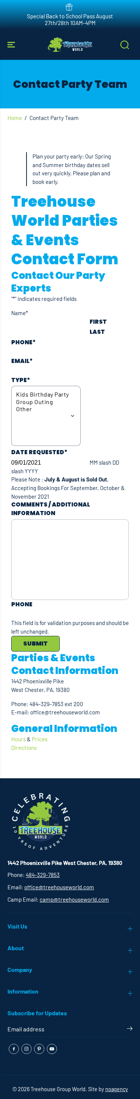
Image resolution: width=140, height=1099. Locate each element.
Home (14, 117)
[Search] (125, 45)
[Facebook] (13, 1049)
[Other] (42, 408)
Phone (23, 342)
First (98, 322)
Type (20, 380)
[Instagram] (26, 1049)
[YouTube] (52, 1049)
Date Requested (39, 452)
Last (97, 332)
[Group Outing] (42, 401)
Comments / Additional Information (50, 509)
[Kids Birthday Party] (42, 394)
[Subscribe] (130, 1029)
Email (21, 361)
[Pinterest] (39, 1049)
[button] (11, 45)
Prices (39, 739)
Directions (24, 747)
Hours (18, 739)
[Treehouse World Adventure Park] (70, 44)
